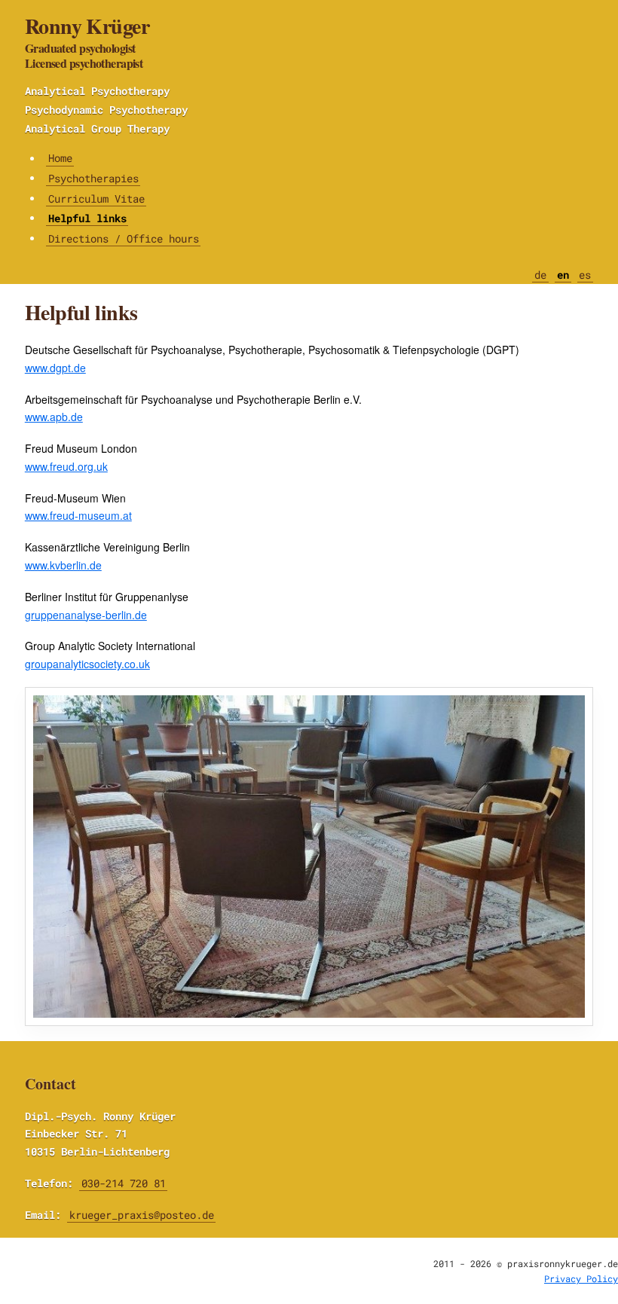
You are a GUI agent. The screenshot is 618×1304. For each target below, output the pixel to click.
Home (60, 158)
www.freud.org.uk (66, 466)
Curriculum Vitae (96, 198)
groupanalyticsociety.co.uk (87, 663)
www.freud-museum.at (78, 515)
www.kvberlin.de (63, 565)
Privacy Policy (581, 1278)
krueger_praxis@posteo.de (141, 1215)
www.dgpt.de (55, 367)
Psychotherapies (93, 178)
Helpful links (87, 218)
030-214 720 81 (123, 1183)
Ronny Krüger (87, 41)
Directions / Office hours (123, 238)
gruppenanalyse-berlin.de (86, 614)
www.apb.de (54, 416)
